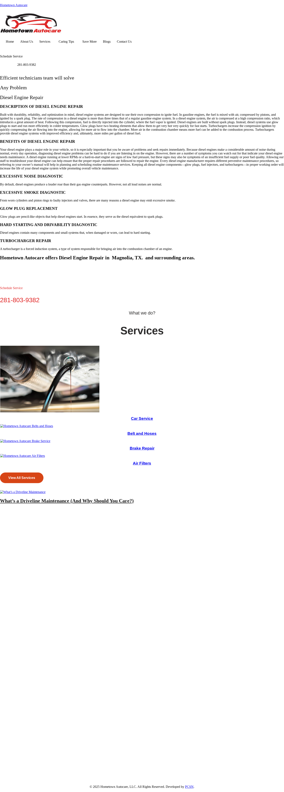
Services (44, 41)
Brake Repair (142, 448)
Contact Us (124, 41)
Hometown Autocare (13, 5)
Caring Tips (66, 41)
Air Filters (142, 463)
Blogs (107, 41)
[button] (46, 41)
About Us (26, 41)
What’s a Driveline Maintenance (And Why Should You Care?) (67, 501)
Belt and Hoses (142, 433)
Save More (89, 41)
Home (10, 41)
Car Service (142, 418)
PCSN (189, 786)
